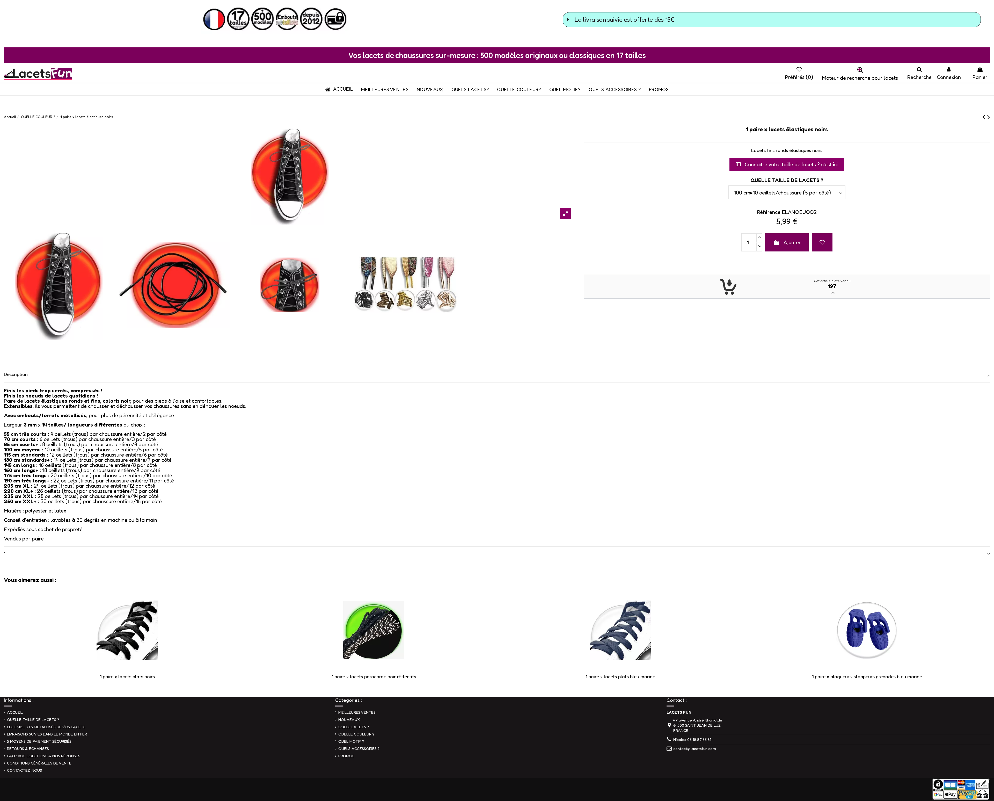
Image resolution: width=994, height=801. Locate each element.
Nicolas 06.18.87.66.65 (692, 739)
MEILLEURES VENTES (357, 712)
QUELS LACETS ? (353, 726)
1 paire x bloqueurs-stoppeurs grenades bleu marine (867, 676)
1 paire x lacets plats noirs (127, 676)
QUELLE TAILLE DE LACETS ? (33, 719)
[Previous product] (984, 116)
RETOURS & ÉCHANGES (28, 748)
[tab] (497, 376)
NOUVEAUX (349, 719)
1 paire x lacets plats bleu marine (620, 676)
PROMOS (346, 755)
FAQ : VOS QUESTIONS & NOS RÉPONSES (43, 755)
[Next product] (988, 116)
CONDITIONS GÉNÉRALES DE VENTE (39, 763)
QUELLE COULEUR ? (356, 734)
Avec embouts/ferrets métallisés (45, 415)
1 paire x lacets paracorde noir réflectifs (373, 676)
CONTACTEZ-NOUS (24, 770)
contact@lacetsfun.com (694, 748)
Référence (768, 212)
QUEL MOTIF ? (351, 741)
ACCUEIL (15, 712)
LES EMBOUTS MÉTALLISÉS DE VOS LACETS (46, 726)
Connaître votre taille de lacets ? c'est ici (790, 164)
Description (16, 374)
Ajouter (792, 242)
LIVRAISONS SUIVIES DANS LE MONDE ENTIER (47, 734)
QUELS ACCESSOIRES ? (358, 748)
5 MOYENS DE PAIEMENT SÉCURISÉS (39, 741)
